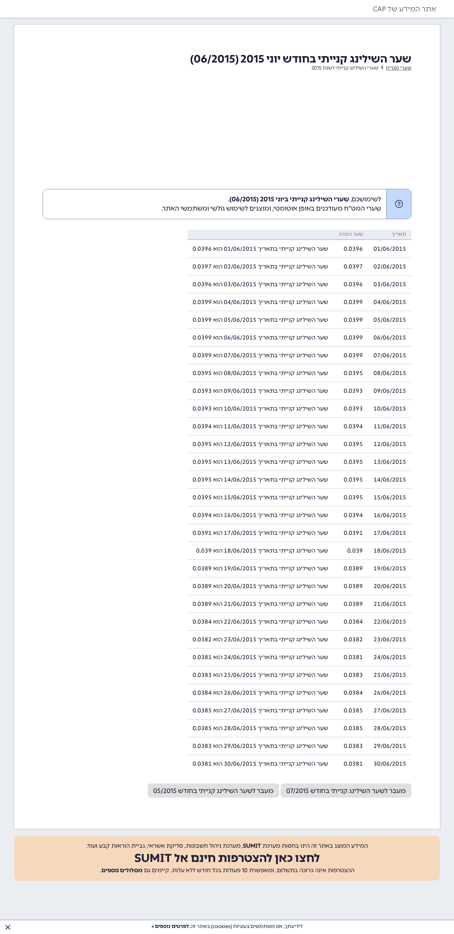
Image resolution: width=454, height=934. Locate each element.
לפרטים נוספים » (170, 926)
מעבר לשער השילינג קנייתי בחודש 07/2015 (346, 791)
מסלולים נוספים (122, 870)
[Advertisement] (227, 135)
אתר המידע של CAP (404, 9)
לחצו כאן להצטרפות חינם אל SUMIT (227, 858)
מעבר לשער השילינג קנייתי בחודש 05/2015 (213, 791)
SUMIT (252, 845)
